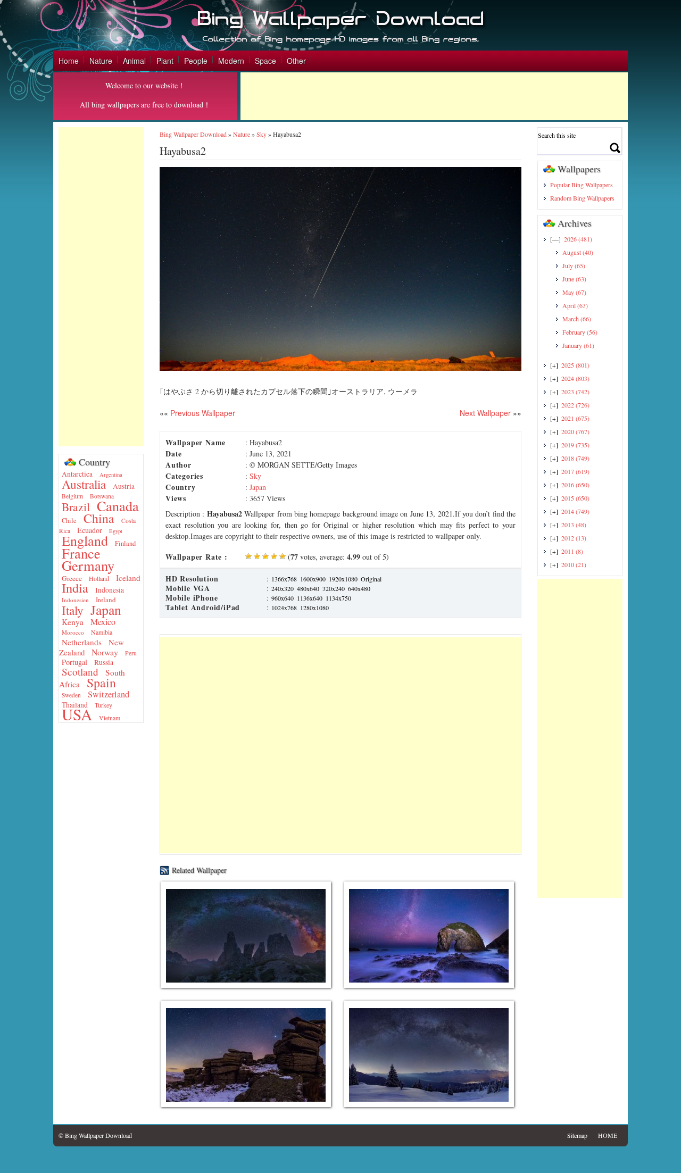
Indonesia (109, 590)
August (577, 252)
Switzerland (108, 694)
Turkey (103, 705)
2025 (575, 365)
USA (77, 714)
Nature (100, 60)
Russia (103, 662)
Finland (125, 543)
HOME (607, 1135)
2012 (573, 538)
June (574, 278)
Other (296, 60)
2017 (575, 471)
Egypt (115, 531)
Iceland (128, 577)
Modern (231, 60)
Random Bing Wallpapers (582, 198)
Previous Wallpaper (201, 412)
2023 (575, 391)
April (575, 305)
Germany (88, 565)
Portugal (74, 662)
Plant (164, 60)
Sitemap (577, 1135)
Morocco (73, 632)
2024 (575, 378)
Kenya (73, 622)
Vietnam (109, 717)
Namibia (101, 632)
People (195, 60)
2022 (575, 405)
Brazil (76, 506)
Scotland (80, 671)
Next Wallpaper (485, 412)
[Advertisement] (434, 96)
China (99, 518)
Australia (84, 484)
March (576, 318)
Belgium (72, 496)
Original (371, 579)
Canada (118, 505)
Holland (99, 578)
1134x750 (338, 598)
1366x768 (284, 579)
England (85, 540)
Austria (124, 486)
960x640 (282, 598)
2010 (573, 564)
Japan (105, 610)
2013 (573, 524)
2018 (575, 458)
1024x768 (284, 607)
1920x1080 (343, 579)
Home (69, 60)
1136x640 (309, 598)
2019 (575, 444)
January (578, 345)
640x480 (359, 588)
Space (265, 60)
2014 (575, 511)
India (75, 587)
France (81, 553)
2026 (578, 239)
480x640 (308, 588)
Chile (69, 520)
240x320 (282, 588)
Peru (131, 652)
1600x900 (313, 579)
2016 (575, 484)
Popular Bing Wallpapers (581, 184)
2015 (575, 498)
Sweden (71, 695)
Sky (261, 134)
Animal (134, 60)
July (573, 265)
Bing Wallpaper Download (193, 134)
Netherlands (82, 642)
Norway (105, 652)
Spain (101, 682)
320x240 (333, 588)
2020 (575, 431)
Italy (73, 610)
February (579, 332)
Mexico (102, 622)
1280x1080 (314, 607)
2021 (575, 418)
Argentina (110, 474)
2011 (572, 551)
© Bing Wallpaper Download (95, 1135)
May (574, 292)
